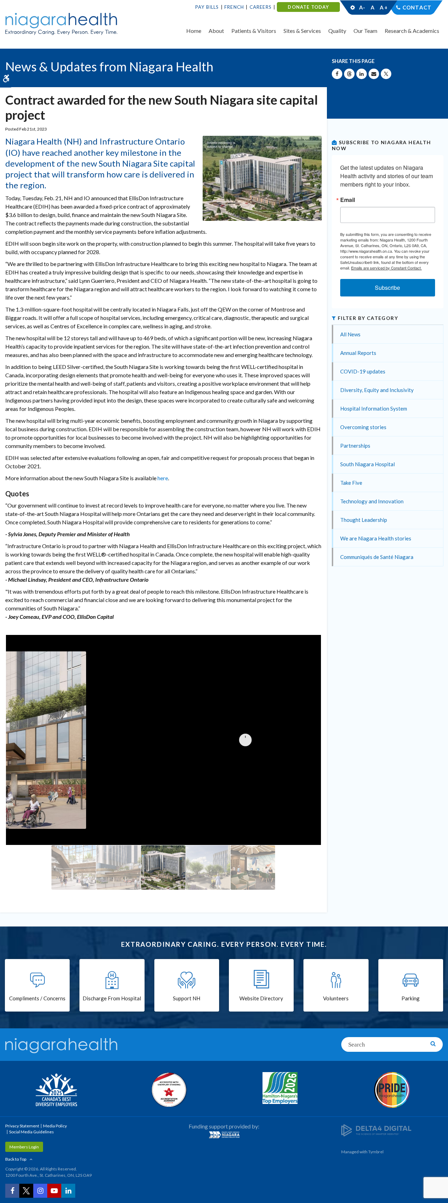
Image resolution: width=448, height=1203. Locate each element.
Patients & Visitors (253, 30)
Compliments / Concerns (37, 998)
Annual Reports (358, 353)
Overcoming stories (363, 427)
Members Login (24, 1146)
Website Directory (261, 998)
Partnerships (355, 445)
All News (350, 334)
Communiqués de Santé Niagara (376, 557)
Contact (417, 7)
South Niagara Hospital (367, 464)
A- (362, 7)
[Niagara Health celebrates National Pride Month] (392, 1090)
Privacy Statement (22, 1125)
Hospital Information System (373, 408)
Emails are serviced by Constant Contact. (386, 268)
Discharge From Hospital (112, 998)
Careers (261, 7)
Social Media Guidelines (31, 1131)
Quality (337, 30)
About (216, 30)
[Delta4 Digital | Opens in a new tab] (376, 1129)
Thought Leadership (363, 520)
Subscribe (387, 288)
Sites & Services (302, 30)
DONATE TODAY (308, 7)
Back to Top (15, 1159)
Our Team (365, 30)
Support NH (186, 998)
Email (347, 200)
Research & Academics (412, 30)
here (163, 478)
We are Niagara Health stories (375, 538)
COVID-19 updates (362, 371)
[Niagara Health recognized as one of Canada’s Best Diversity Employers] (56, 1090)
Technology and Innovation (372, 501)
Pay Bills (207, 7)
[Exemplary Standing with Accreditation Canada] (168, 1089)
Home (193, 30)
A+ (383, 7)
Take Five (351, 483)
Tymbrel (376, 1151)
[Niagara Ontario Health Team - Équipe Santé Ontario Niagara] (224, 1135)
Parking (410, 998)
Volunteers (336, 998)
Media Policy (55, 1125)
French (234, 7)
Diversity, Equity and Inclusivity (377, 390)
